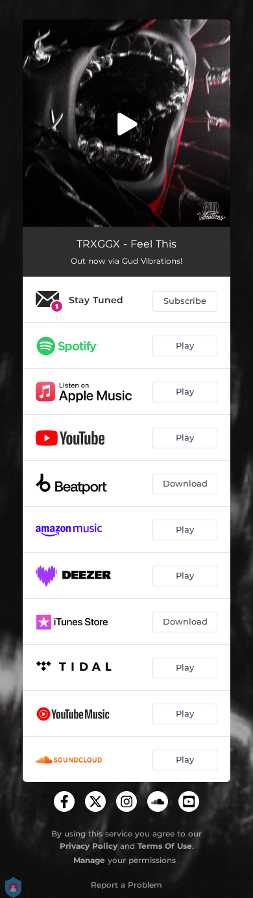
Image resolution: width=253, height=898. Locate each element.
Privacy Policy (88, 846)
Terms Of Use (165, 846)
